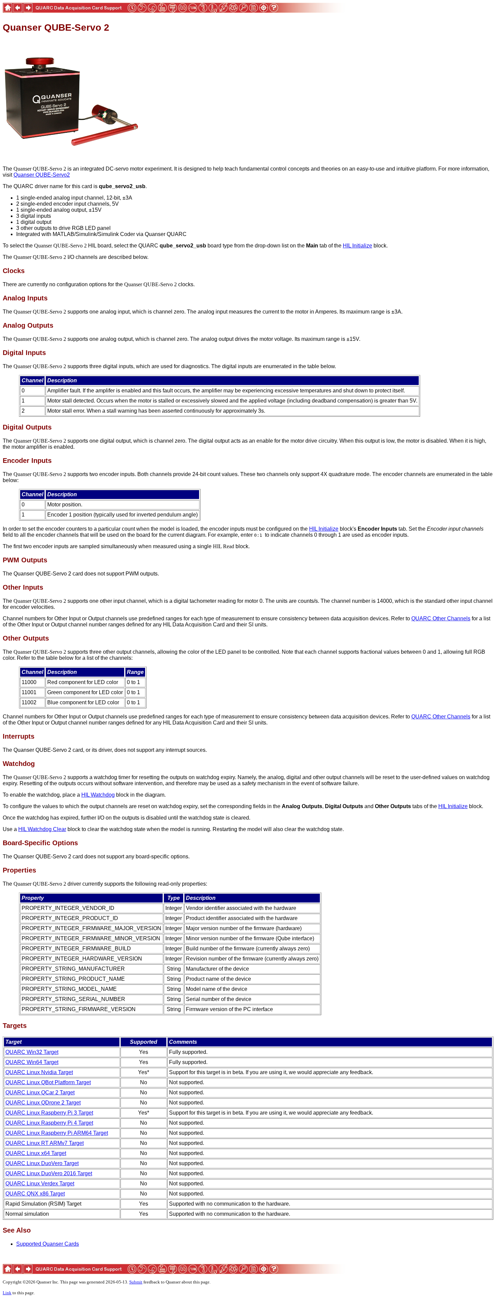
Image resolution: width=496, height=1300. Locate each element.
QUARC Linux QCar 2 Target (40, 1092)
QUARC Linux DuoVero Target (42, 1163)
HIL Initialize (357, 245)
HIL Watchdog (98, 795)
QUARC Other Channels (440, 618)
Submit (135, 1281)
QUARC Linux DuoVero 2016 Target (48, 1173)
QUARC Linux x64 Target (35, 1153)
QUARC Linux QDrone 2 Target (43, 1102)
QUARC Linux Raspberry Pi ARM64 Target (56, 1133)
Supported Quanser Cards (47, 1244)
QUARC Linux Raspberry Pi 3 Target (49, 1113)
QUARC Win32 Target (31, 1052)
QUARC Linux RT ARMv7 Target (44, 1143)
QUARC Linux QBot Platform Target (48, 1082)
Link (7, 1292)
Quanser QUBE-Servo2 (41, 175)
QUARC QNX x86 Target (35, 1193)
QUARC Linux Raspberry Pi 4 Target (49, 1123)
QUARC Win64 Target (31, 1062)
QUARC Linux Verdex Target (39, 1183)
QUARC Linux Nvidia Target (39, 1072)
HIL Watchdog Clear (42, 829)
